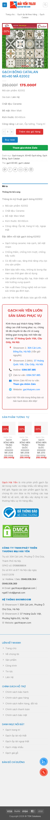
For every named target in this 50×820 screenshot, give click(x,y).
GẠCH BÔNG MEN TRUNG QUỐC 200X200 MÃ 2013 (41, 446)
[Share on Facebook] (10, 169)
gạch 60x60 (12, 163)
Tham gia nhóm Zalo (25, 147)
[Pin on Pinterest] (25, 169)
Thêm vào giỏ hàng (29, 131)
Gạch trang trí (18, 155)
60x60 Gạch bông (33, 155)
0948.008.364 (28, 579)
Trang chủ (10, 14)
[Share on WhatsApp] (4, 169)
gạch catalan (24, 163)
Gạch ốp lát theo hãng (27, 14)
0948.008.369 (9, 583)
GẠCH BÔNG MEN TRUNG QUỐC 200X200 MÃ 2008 (25, 446)
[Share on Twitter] (15, 169)
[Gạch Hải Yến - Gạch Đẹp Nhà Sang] (25, 5)
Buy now (10, 139)
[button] (4, 4)
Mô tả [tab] (5, 186)
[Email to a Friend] (20, 169)
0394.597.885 (29, 369)
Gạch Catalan (14, 159)
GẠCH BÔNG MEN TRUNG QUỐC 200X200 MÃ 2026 (9, 446)
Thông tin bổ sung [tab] (11, 192)
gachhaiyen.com (31, 389)
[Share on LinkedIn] (31, 169)
